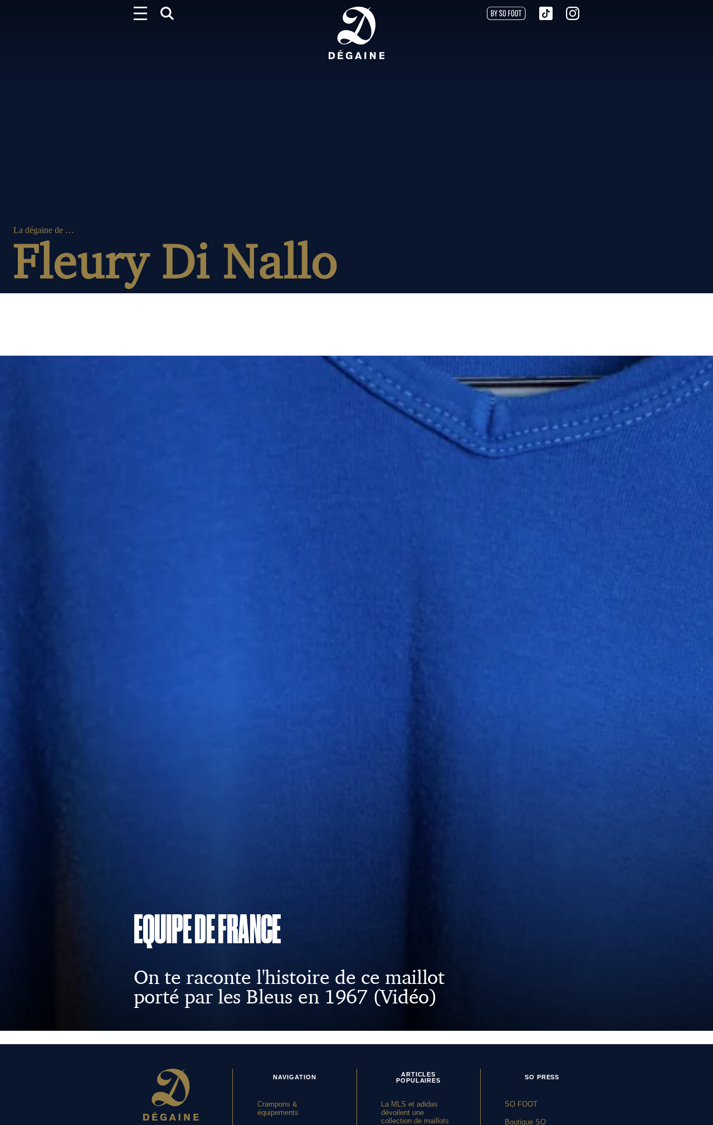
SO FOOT (521, 1104)
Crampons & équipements (278, 1108)
